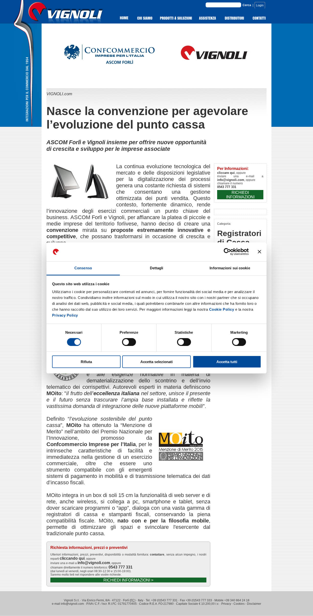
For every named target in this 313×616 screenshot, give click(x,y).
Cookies (239, 603)
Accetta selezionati (156, 362)
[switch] (129, 342)
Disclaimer (254, 603)
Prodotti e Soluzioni (176, 18)
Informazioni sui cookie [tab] (230, 268)
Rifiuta (86, 362)
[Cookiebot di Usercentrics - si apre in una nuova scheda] (227, 251)
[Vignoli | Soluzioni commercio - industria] (76, 22)
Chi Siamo (145, 18)
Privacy (226, 603)
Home (121, 18)
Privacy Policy (65, 315)
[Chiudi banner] (259, 251)
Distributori (235, 18)
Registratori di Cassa (239, 238)
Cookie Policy (221, 309)
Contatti (259, 18)
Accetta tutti (226, 362)
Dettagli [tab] (156, 268)
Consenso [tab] (83, 268)
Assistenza (208, 18)
